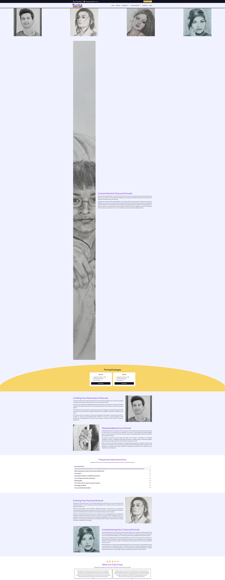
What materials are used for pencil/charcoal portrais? (89, 471)
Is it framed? (77, 473)
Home (113, 5)
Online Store (125, 5)
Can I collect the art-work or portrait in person (87, 483)
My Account (147, 1)
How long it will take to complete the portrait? (87, 475)
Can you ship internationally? (82, 487)
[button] (112, 466)
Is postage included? (80, 485)
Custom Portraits (135, 5)
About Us (118, 5)
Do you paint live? (79, 466)
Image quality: (78, 480)
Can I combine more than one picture (84, 478)
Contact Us (145, 5)
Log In (150, 5)
